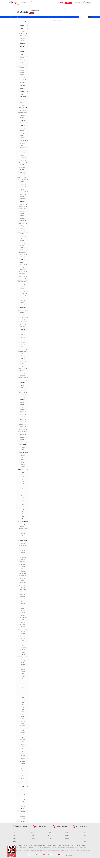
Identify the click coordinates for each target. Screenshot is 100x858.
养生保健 (23, 755)
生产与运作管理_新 (23, 254)
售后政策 (67, 833)
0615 (23, 516)
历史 (23, 748)
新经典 (22, 608)
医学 (23, 718)
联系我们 (20, 845)
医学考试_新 (22, 437)
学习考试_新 (22, 399)
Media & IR (84, 845)
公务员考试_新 (23, 407)
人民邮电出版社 (22, 589)
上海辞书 (23, 645)
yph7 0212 (23, 486)
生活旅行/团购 (15, 836)
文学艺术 (23, 462)
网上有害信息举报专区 (53, 854)
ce (22, 690)
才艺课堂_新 (22, 31)
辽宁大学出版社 (22, 582)
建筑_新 (22, 358)
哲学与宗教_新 (23, 140)
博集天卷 (23, 652)
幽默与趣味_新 (23, 110)
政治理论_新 (22, 164)
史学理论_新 (22, 137)
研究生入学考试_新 (23, 414)
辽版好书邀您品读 (23, 452)
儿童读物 (23, 464)
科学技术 (23, 676)
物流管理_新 (22, 233)
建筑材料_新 (22, 370)
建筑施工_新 (22, 363)
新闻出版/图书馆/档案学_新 (22, 177)
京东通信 (84, 839)
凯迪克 (22, 332)
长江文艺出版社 (22, 612)
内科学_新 (23, 346)
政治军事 (23, 744)
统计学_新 (23, 174)
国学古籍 (23, 728)
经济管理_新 (22, 201)
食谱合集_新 (22, 82)
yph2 (23, 474)
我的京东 (78, 2)
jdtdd (23, 801)
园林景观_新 (22, 366)
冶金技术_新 (22, 385)
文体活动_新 (22, 102)
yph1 (23, 472)
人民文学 (46, 5)
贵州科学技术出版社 (23, 557)
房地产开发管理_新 (23, 368)
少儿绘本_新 (22, 51)
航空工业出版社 (22, 564)
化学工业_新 (22, 262)
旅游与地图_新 (23, 64)
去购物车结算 (87, 2)
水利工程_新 (22, 397)
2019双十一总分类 (23, 528)
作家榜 (22, 619)
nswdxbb (23, 490)
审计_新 (22, 225)
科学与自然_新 (23, 278)
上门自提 (32, 833)
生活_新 (22, 54)
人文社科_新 (22, 120)
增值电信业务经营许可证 (85, 850)
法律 (23, 714)
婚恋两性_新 (22, 91)
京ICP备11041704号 (31, 847)
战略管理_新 (22, 247)
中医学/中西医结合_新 (22, 349)
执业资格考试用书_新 (22, 431)
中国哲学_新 (22, 150)
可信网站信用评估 (30, 854)
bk (22, 775)
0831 (23, 518)
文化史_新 (23, 133)
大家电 (14, 839)
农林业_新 (23, 267)
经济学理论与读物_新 (22, 208)
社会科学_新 (22, 172)
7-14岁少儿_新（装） (22, 654)
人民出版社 (22, 811)
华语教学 (23, 568)
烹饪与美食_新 (23, 79)
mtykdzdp (23, 660)
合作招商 (30, 845)
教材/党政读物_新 (23, 167)
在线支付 (49, 835)
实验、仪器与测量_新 (22, 281)
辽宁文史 (23, 601)
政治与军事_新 (23, 157)
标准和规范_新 (23, 361)
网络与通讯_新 (23, 324)
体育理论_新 (22, 105)
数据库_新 (23, 319)
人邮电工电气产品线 (23, 629)
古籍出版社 (22, 552)
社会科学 (23, 716)
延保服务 (84, 836)
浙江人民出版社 (22, 649)
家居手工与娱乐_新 (23, 107)
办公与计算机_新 (22, 326)
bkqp (23, 657)
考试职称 (23, 673)
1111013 (23, 806)
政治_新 (22, 155)
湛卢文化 (23, 610)
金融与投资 (22, 732)
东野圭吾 (50, 5)
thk (22, 687)
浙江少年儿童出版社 (23, 617)
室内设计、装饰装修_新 (23, 377)
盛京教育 (23, 592)
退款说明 (67, 836)
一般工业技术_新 (22, 269)
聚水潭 (22, 808)
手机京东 (44, 845)
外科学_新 (23, 337)
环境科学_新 (22, 288)
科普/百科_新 (23, 524)
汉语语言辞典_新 (22, 424)
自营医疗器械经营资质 (56, 847)
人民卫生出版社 (22, 585)
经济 (23, 730)
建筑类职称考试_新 (23, 429)
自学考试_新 (22, 409)
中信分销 (23, 633)
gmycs (22, 495)
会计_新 (22, 238)
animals (23, 758)
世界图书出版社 (22, 594)
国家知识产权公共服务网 (69, 854)
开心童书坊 (22, 578)
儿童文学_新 (22, 38)
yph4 (23, 479)
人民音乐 (23, 640)
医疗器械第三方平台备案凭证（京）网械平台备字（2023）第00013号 (61, 850)
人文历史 (23, 671)
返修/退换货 (67, 838)
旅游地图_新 (22, 67)
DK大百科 (23, 543)
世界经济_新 (22, 215)
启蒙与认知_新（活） (22, 469)
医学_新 (22, 334)
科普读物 (23, 737)
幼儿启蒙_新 (22, 40)
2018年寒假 (22, 624)
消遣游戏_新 (22, 115)
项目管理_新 (22, 245)
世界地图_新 (22, 77)
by (22, 535)
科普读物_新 (22, 302)
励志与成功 (22, 725)
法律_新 (22, 189)
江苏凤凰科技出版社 (23, 575)
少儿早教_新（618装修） (22, 521)
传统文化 (23, 457)
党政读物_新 (22, 169)
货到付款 (49, 833)
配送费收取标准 (33, 838)
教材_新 (22, 314)
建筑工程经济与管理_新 (23, 379)
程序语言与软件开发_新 (23, 310)
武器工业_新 (22, 390)
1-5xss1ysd (22, 493)
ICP (38, 847)
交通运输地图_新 (22, 70)
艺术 (23, 741)
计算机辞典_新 (23, 421)
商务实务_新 (22, 249)
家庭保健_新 (22, 60)
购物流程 (15, 833)
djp (22, 770)
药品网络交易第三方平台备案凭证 (67, 847)
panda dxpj (22, 761)
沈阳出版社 (22, 638)
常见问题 (15, 838)
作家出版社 (22, 622)
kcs (23, 511)
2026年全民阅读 (22, 819)
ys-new (22, 778)
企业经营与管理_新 (23, 206)
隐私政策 (73, 845)
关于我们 (15, 845)
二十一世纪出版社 (23, 550)
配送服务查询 (33, 836)
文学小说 (23, 664)
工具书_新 (23, 286)
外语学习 (23, 721)
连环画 (22, 580)
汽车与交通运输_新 (23, 276)
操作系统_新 (22, 312)
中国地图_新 (22, 74)
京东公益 (78, 845)
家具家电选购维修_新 (22, 112)
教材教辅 (23, 666)
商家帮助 (35, 845)
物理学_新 (23, 304)
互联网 (22, 711)
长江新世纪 (22, 615)
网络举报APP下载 (61, 854)
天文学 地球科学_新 (23, 293)
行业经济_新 (22, 213)
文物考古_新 (22, 135)
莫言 (43, 5)
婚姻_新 (22, 94)
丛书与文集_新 (23, 284)
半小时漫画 (55, 5)
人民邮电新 (22, 636)
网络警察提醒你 (38, 854)
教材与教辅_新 (23, 411)
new (23, 772)
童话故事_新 (22, 43)
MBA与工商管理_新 (23, 236)
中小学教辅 (22, 697)
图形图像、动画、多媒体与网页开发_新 (23, 317)
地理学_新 (23, 300)
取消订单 (67, 839)
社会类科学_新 (23, 186)
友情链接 (49, 845)
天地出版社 (22, 596)
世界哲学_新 (22, 143)
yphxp (22, 530)
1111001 (23, 803)
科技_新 (22, 259)
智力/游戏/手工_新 (23, 33)
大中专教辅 (22, 700)
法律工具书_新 (23, 194)
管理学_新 (23, 230)
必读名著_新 (22, 46)
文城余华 (59, 5)
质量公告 (69, 845)
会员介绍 (15, 835)
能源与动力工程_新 (23, 392)
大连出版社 (22, 631)
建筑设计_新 (22, 373)
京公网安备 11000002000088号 (20, 847)
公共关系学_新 (23, 184)
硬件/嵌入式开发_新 (23, 321)
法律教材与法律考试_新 (23, 191)
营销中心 (40, 845)
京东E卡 (84, 838)
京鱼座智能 (85, 841)
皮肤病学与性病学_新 (22, 351)
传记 (23, 753)
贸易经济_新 (22, 211)
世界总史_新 (22, 130)
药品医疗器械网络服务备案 (45, 847)
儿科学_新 (23, 339)
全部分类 (16, 17)
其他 (23, 449)
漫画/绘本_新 (23, 35)
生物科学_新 (22, 297)
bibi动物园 (63, 5)
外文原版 (23, 329)
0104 (23, 504)
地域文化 (23, 459)
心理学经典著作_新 (23, 122)
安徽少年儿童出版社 (23, 545)
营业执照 (77, 850)
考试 (23, 734)
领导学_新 (23, 256)
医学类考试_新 (23, 434)
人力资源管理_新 (22, 252)
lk (22, 789)
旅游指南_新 (22, 72)
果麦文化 (23, 559)
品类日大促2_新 (22, 96)
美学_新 (22, 145)
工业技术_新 (22, 382)
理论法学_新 (22, 196)
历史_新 (22, 125)
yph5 (23, 481)
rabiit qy (22, 768)
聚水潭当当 (22, 816)
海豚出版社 (22, 561)
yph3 (23, 476)
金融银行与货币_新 (23, 223)
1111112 (23, 791)
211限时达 (32, 835)
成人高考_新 (22, 402)
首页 (11, 17)
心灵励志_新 (22, 25)
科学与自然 (22, 739)
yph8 (23, 497)
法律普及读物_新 (22, 198)
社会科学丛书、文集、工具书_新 (23, 179)
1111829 (23, 794)
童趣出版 (23, 598)
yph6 (23, 483)
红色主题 (23, 455)
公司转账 (49, 838)
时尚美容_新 (22, 88)
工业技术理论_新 (22, 273)
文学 (23, 751)
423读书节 (23, 821)
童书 (23, 702)
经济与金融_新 (23, 220)
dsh (23, 537)
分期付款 (49, 836)
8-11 (23, 509)
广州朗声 (23, 554)
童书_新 (22, 28)
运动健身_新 (22, 57)
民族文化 (23, 466)
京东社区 (59, 845)
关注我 (32, 13)
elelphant (23, 765)
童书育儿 (23, 662)
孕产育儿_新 (22, 62)
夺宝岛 (84, 833)
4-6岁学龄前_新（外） (23, 540)
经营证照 (44, 850)
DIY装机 (84, 835)
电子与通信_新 (23, 394)
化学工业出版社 (22, 571)
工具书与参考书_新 (23, 204)
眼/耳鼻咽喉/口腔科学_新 (22, 342)
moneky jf (23, 763)
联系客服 (15, 841)
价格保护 (67, 835)
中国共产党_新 (23, 160)
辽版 (23, 786)
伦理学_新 (23, 152)
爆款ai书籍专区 (23, 444)
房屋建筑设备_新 (22, 375)
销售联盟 (54, 845)
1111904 (23, 796)
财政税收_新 (22, 218)
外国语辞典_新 (23, 419)
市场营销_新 (22, 243)
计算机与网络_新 (22, 307)
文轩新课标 (22, 603)
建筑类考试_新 (23, 426)
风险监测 (64, 845)
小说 (23, 707)
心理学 (22, 723)
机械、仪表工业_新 (23, 264)
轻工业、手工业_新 (23, 271)
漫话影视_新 (22, 117)
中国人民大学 (23, 647)
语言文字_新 (22, 181)
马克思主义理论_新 (23, 162)
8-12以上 (23, 506)
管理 (23, 704)
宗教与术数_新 (23, 147)
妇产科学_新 (22, 356)
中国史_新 (23, 128)
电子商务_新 (22, 240)
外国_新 (22, 49)
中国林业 (23, 643)
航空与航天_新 (23, 295)
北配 (23, 548)
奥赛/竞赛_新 (23, 404)
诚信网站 (46, 854)
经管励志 (23, 669)
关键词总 (23, 500)
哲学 (23, 746)
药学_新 (22, 353)
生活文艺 (23, 678)
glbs (23, 695)
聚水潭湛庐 (22, 814)
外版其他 (23, 626)
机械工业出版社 (22, 573)
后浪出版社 (22, 566)
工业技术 (23, 709)
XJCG (23, 605)
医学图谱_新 (22, 439)
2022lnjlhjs (23, 533)
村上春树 (40, 5)
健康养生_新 (22, 85)
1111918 (23, 799)
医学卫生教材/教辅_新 (22, 441)
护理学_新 (23, 344)
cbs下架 (22, 488)
